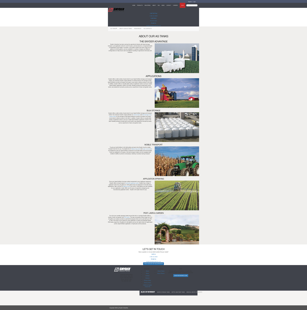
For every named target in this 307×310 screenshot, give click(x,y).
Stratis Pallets (161, 271)
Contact (168, 5)
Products (140, 5)
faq (159, 5)
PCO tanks (127, 217)
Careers (175, 5)
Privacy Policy (147, 280)
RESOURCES (137, 28)
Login (194, 1)
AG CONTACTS (148, 28)
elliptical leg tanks (135, 149)
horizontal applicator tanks (132, 183)
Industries (147, 5)
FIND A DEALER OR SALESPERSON (153, 263)
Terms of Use (147, 282)
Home (133, 5)
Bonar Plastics (161, 273)
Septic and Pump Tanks (178, 292)
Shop (182, 5)
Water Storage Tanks (163, 292)
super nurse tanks (147, 149)
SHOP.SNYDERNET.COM (180, 275)
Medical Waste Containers (194, 292)
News (163, 5)
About (154, 5)
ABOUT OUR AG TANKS (125, 28)
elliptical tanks (126, 186)
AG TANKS (113, 28)
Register (190, 1)
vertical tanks (136, 114)
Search (196, 5)
